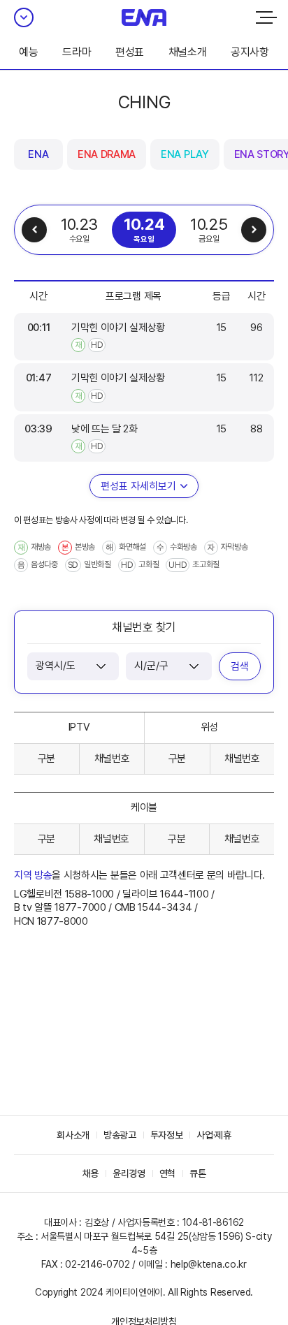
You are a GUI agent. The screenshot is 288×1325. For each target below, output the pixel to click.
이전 (34, 229)
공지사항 (250, 52)
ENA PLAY (184, 154)
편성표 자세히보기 (138, 486)
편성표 (129, 52)
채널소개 (187, 52)
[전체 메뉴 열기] (266, 17)
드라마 (76, 52)
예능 (28, 52)
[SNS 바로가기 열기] (24, 17)
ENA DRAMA (107, 154)
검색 (240, 666)
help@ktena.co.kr (209, 1264)
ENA (38, 154)
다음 (253, 229)
